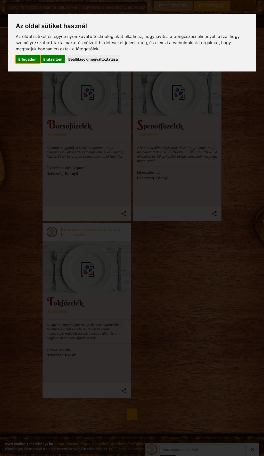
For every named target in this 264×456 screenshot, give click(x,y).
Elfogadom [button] (28, 59)
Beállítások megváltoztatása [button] (93, 59)
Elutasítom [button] (52, 59)
